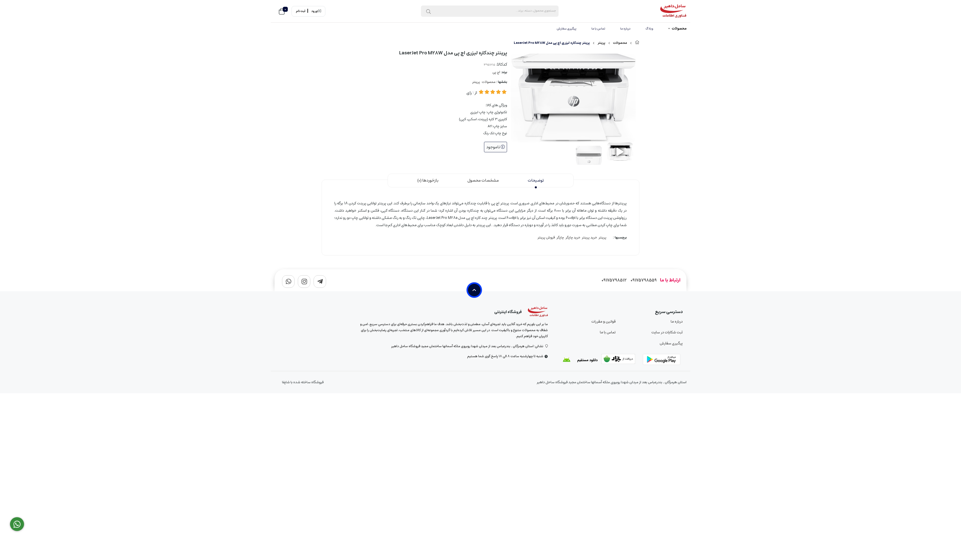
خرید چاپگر (573, 237)
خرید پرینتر (589, 237)
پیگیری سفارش (566, 28)
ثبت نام (300, 11)
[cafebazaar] (621, 360)
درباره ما (625, 28)
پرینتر (601, 43)
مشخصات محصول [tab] (483, 180)
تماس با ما (598, 28)
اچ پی (496, 72)
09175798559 (644, 280)
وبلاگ (649, 28)
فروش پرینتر (546, 237)
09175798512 (614, 280)
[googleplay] (663, 360)
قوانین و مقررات (603, 321)
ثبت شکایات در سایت (667, 332)
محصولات (679, 29)
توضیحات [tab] (536, 180)
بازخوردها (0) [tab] (427, 180)
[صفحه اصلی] (637, 43)
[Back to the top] (474, 290)
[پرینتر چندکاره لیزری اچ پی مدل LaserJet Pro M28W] (538, 311)
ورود (314, 11)
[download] (580, 360)
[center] (428, 11)
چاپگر (560, 237)
